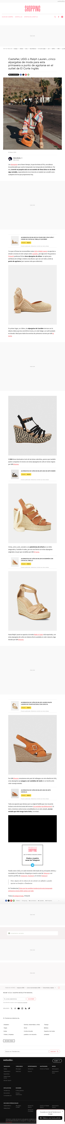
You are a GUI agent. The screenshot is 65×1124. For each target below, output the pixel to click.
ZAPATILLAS (18, 16)
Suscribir (31, 999)
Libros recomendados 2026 (34, 987)
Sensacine (30, 1068)
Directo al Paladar (44, 1068)
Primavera (49, 900)
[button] (18, 158)
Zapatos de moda (49, 1031)
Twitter (55, 17)
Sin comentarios (14, 74)
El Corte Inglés (42, 48)
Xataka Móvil (7, 1071)
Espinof (30, 1071)
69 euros (16, 778)
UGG (35, 251)
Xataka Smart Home (7, 1077)
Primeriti (11, 256)
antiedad (46, 1034)
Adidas (21, 48)
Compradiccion (8, 1095)
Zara (26, 48)
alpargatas (14, 164)
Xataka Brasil (7, 1108)
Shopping (32, 8)
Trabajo (46, 1024)
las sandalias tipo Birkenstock (42, 806)
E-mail (28, 75)
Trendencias (7, 1090)
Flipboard (26, 75)
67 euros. (36, 552)
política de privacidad (22, 1002)
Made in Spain (38, 634)
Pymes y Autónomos (19, 1093)
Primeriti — (26, 242)
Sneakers (6, 1024)
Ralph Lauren (43, 251)
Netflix (53, 48)
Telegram (62, 17)
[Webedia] (61, 1)
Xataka (5, 1068)
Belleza (46, 1028)
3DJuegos (18, 1068)
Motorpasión (55, 1068)
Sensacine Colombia (30, 1110)
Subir (56, 1060)
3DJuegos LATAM (18, 1106)
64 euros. (16, 464)
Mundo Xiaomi (7, 1080)
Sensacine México (30, 1106)
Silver (25, 1028)
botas (5, 1031)
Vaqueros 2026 (21, 987)
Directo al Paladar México (44, 1106)
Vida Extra (18, 1071)
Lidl (48, 48)
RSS (25, 1008)
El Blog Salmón (20, 1090)
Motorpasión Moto (55, 1072)
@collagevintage (18, 896)
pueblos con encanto (30, 1034)
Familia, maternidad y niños (32, 1024)
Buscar (53, 1051)
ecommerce (33, 900)
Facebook (59, 17)
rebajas (15, 48)
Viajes (5, 1028)
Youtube (18, 1008)
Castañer (35, 254)
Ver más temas (9, 1040)
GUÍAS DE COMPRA (7, 16)
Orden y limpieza (9, 1034)
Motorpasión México (55, 1106)
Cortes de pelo (28, 1031)
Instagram (22, 1008)
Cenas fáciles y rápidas (48, 987)
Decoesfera (7, 1093)
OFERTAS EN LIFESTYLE (31, 16)
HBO (58, 48)
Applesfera (6, 1074)
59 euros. (21, 639)
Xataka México (7, 1105)
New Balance (33, 48)
